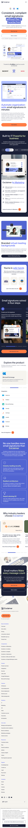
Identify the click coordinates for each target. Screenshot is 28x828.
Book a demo (14, 35)
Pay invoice (3, 772)
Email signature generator (6, 757)
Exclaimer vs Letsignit (5, 651)
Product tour (3, 639)
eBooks (2, 750)
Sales (16, 149)
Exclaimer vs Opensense (6, 654)
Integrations (3, 668)
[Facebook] (2, 797)
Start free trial (14, 31)
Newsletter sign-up (5, 636)
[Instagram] (4, 797)
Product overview (4, 665)
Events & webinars (5, 747)
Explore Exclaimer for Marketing (10, 209)
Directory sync (4, 693)
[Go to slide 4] (25, 346)
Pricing (2, 631)
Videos (2, 755)
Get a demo (3, 628)
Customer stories (4, 742)
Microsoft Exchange (5, 678)
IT (3, 149)
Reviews (3, 792)
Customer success (5, 713)
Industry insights (4, 752)
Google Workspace (5, 676)
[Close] (25, 811)
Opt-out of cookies (14, 825)
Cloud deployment (5, 688)
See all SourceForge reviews (9, 546)
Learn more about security (12, 288)
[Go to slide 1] (3, 346)
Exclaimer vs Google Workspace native (9, 659)
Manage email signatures (6, 725)
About (2, 781)
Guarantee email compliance (7, 728)
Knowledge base (4, 764)
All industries (4, 718)
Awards (2, 789)
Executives (3, 715)
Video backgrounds (5, 696)
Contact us (3, 767)
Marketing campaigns (5, 733)
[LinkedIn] (9, 797)
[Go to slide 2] (8, 346)
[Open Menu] (26, 2)
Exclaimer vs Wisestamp (6, 646)
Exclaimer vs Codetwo (5, 648)
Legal (2, 770)
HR (2, 708)
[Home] (5, 2)
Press (2, 784)
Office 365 (3, 673)
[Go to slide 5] (25, 552)
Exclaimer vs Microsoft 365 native (8, 656)
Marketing (9, 149)
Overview (3, 626)
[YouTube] (11, 797)
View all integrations (6, 432)
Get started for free (14, 351)
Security (3, 671)
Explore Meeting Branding (14, 256)
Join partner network (5, 634)
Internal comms (4, 735)
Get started (14, 124)
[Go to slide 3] (16, 346)
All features (3, 685)
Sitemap (3, 775)
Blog (2, 744)
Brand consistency (5, 730)
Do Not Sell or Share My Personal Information (14, 821)
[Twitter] (7, 797)
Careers (3, 787)
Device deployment (5, 691)
